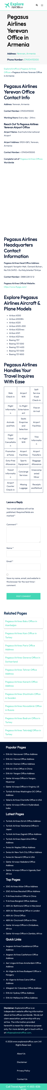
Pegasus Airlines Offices (31, 159)
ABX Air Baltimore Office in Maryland (23, 905)
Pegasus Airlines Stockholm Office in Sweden (23, 695)
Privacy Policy (23, 1070)
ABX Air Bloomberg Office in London (23, 910)
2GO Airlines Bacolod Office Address (23, 891)
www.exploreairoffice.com (25, 1041)
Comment (12, 524)
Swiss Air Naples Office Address (20, 847)
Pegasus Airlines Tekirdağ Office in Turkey (23, 732)
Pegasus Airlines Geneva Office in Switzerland (22, 659)
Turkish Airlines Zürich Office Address (23, 821)
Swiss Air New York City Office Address (24, 852)
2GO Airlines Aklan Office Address (22, 886)
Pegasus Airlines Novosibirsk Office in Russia (23, 708)
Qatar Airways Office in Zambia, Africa (24, 933)
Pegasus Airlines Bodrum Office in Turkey (22, 720)
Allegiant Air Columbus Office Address (23, 988)
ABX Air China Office (15, 915)
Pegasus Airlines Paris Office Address (20, 647)
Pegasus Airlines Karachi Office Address (21, 683)
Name (10, 548)
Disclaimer (22, 1062)
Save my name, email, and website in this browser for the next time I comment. (23, 582)
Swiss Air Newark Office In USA (20, 857)
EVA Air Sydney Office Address (20, 993)
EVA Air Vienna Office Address (20, 759)
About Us (21, 1053)
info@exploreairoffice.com (18, 1032)
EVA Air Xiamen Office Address (20, 764)
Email (10, 561)
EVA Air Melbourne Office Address (22, 997)
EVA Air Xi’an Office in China (19, 768)
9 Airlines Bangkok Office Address (21, 901)
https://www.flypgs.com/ (15, 287)
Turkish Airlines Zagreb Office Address (23, 834)
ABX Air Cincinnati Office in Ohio (21, 920)
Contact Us (22, 1079)
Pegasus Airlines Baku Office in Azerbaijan (21, 623)
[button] (37, 5)
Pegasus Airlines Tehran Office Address (21, 671)
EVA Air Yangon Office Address (20, 773)
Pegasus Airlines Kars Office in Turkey (21, 635)
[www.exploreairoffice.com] (14, 5)
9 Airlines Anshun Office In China (21, 896)
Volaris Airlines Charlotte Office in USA (24, 800)
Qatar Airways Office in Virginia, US (22, 786)
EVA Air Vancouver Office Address (21, 754)
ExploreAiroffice (11, 68)
